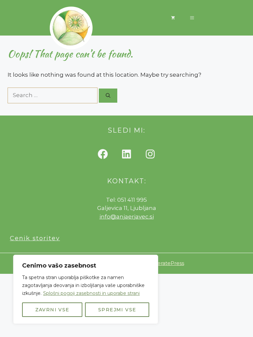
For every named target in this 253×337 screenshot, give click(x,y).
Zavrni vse (52, 310)
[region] (85, 289)
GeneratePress (165, 263)
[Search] (108, 96)
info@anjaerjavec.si (126, 216)
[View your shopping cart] (173, 18)
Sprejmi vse (117, 310)
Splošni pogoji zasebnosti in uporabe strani (91, 293)
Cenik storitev (35, 238)
